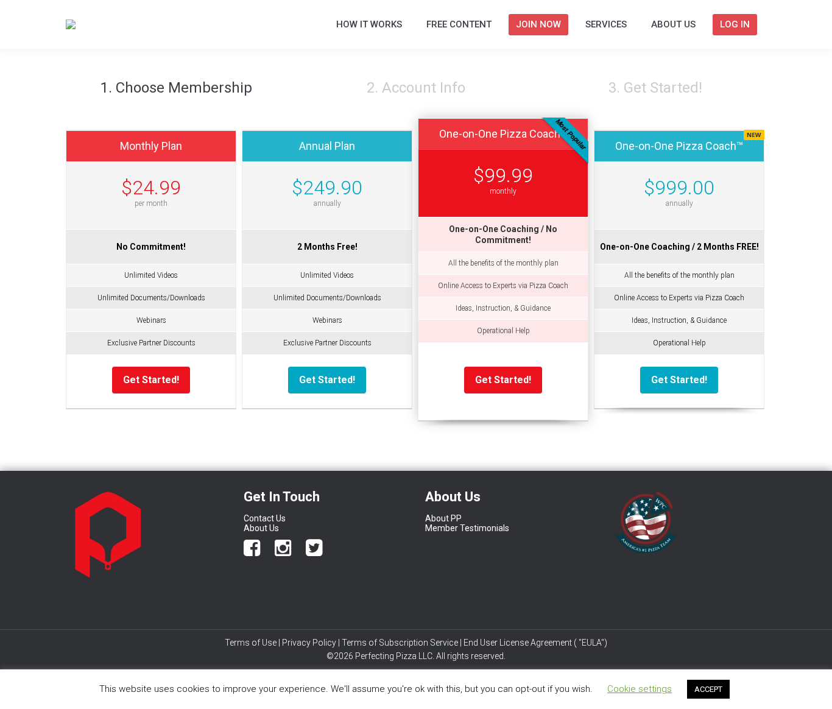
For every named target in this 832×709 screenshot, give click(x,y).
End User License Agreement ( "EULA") (535, 642)
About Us (261, 528)
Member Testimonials (467, 528)
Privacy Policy (309, 642)
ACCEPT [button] (708, 689)
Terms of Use (251, 642)
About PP (444, 518)
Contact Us (265, 518)
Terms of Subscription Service (400, 642)
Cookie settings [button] (639, 688)
